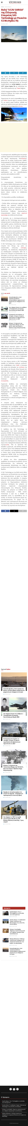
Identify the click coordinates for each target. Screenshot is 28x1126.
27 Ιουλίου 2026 (13, 320)
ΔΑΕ (17, 365)
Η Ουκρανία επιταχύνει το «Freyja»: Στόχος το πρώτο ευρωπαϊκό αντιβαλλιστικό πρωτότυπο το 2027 (17, 317)
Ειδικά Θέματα (8, 6)
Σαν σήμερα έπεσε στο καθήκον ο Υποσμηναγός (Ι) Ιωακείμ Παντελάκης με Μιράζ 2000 (18, 309)
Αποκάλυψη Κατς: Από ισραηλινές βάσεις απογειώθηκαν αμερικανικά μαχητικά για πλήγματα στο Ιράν (17, 300)
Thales (18, 88)
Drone (20, 106)
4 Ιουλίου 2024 (4, 24)
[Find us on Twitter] (14, 1089)
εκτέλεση (21, 367)
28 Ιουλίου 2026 (13, 304)
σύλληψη (23, 248)
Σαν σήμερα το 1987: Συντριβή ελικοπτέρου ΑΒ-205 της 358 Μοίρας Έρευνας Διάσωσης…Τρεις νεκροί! (13, 819)
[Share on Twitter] (14, 73)
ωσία (7, 444)
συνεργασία (4, 381)
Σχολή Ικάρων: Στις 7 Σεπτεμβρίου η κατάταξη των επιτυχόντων (17, 913)
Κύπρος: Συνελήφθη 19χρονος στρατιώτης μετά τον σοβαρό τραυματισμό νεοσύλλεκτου (17, 931)
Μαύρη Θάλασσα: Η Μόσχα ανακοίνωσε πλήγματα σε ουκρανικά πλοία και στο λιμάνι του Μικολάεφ (17, 941)
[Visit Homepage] (15, 2)
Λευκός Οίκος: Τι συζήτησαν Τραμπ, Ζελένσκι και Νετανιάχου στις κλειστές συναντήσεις (17, 922)
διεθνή (5, 100)
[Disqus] (14, 847)
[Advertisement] (14, 57)
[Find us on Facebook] (10, 1089)
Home (2, 6)
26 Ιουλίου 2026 (7, 797)
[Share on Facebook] (5, 73)
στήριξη (23, 158)
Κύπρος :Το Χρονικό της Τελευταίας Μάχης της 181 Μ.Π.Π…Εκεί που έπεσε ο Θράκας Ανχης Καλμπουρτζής (17, 325)
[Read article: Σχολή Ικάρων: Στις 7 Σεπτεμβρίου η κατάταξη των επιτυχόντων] (6, 913)
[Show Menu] (2, 2)
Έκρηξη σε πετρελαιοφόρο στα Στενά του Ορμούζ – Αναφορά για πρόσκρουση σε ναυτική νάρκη (13, 793)
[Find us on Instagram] (17, 1089)
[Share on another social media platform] (23, 73)
